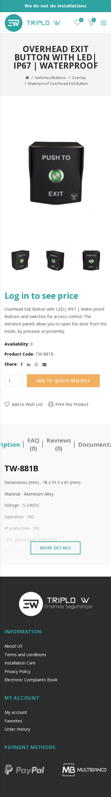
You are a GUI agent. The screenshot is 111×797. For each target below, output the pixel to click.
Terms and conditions (25, 654)
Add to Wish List (27, 404)
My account (15, 712)
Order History (17, 729)
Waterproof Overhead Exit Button (58, 83)
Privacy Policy (17, 671)
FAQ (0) (33, 444)
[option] (20, 260)
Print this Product (72, 404)
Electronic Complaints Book (30, 680)
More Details (55, 548)
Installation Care (20, 663)
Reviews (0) (58, 444)
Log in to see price (41, 295)
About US (13, 646)
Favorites (13, 721)
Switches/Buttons (50, 77)
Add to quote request (63, 380)
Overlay (79, 77)
